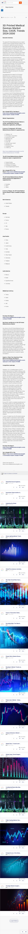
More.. (23, 487)
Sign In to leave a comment (10, 473)
